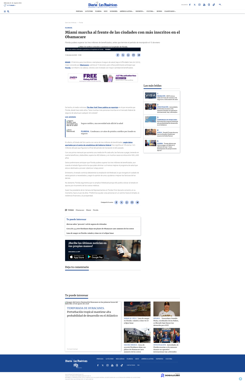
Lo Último (89, 11)
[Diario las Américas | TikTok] (214, 4)
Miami (88, 210)
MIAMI (67, 62)
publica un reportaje (102, 107)
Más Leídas (120, 359)
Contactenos (131, 365)
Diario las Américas (71, 22)
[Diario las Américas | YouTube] (204, 4)
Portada (79, 11)
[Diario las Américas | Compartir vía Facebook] (118, 55)
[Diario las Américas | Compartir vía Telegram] (139, 55)
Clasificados (169, 11)
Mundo (159, 11)
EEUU (105, 11)
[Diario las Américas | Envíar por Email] (133, 55)
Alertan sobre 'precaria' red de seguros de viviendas (87, 224)
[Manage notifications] (240, 378)
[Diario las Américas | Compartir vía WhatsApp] (128, 55)
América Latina (126, 11)
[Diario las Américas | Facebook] (190, 5)
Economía (113, 11)
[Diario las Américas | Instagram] (199, 4)
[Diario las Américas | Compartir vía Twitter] (123, 55)
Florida (98, 11)
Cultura (150, 11)
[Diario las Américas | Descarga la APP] (77, 257)
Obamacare (84, 65)
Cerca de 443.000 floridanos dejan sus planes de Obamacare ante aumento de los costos (100, 229)
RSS (138, 365)
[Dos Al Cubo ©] (170, 377)
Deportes (139, 11)
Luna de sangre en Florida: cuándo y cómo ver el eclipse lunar (90, 233)
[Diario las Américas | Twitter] (194, 5)
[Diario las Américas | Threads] (209, 4)
